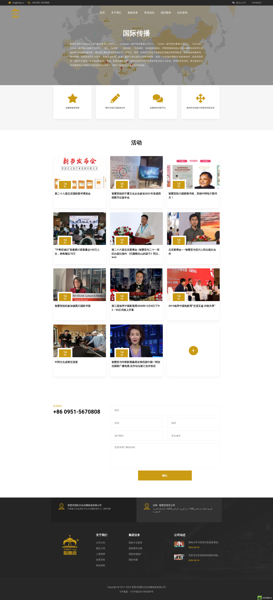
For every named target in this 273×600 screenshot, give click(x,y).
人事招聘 (100, 554)
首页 (102, 12)
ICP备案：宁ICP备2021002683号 (136, 591)
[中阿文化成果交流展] (79, 341)
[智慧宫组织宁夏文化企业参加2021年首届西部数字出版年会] (136, 172)
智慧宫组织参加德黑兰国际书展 (73, 305)
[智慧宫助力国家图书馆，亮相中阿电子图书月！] (193, 172)
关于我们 (116, 12)
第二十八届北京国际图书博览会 (73, 193)
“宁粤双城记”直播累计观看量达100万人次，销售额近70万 (77, 251)
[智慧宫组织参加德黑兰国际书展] (79, 284)
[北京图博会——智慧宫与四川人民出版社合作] (193, 228)
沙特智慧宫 (257, 3)
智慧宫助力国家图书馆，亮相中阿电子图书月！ (192, 195)
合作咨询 (182, 12)
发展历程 (100, 559)
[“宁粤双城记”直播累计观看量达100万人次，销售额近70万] (79, 228)
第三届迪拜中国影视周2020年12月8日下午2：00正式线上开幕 (136, 307)
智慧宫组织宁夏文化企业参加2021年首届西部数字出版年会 (136, 195)
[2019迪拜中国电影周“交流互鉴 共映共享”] (193, 284)
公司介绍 (100, 542)
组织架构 (100, 565)
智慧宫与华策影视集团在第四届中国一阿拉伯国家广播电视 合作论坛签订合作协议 (136, 363)
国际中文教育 (135, 542)
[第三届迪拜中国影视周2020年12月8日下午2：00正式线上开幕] (136, 284)
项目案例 (166, 12)
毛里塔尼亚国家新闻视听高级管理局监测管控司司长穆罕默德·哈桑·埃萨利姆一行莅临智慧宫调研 (204, 555)
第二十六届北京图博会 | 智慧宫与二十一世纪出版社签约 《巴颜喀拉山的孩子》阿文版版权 (136, 253)
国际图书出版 (135, 548)
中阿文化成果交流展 (66, 361)
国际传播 (133, 559)
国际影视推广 (135, 554)
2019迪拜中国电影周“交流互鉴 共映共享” (191, 305)
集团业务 (133, 12)
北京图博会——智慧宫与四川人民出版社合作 (192, 251)
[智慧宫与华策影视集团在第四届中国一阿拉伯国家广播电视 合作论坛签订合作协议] (136, 341)
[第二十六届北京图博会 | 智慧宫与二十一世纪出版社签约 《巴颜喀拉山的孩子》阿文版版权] (136, 228)
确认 (165, 475)
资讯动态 (149, 12)
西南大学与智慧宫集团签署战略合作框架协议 (204, 542)
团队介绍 (100, 548)
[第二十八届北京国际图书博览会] (79, 172)
